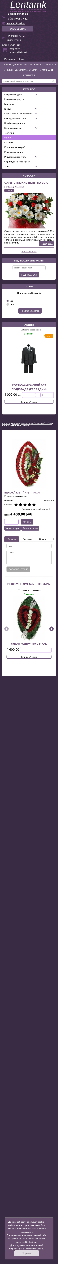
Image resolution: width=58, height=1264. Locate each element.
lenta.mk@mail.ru (15, 23)
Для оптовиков (22, 64)
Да (12, 300)
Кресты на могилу (13, 127)
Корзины (8, 142)
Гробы (7, 108)
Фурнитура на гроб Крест (17, 161)
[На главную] (29, 6)
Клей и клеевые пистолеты (18, 113)
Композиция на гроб (14, 147)
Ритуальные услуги (14, 99)
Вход (21, 58)
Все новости (29, 251)
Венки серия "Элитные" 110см (36, 423)
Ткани (7, 166)
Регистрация (10, 58)
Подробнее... (46, 243)
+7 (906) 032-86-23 (17, 13)
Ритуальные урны (13, 94)
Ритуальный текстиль (15, 156)
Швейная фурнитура (14, 123)
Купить (27, 521)
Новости (51, 64)
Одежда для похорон (15, 118)
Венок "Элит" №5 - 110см (29, 644)
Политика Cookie (34, 1248)
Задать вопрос (12, 528)
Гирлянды (9, 103)
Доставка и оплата (26, 69)
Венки (7, 137)
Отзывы (8, 69)
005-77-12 (17, 18)
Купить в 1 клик (29, 401)
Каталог (39, 64)
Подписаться (29, 274)
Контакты (29, 75)
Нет (12, 304)
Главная (6, 64)
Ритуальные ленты (13, 152)
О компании (47, 69)
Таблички (9, 132)
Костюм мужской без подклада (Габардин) (29, 387)
